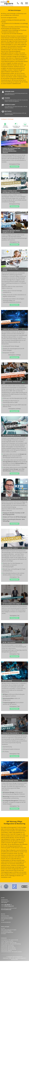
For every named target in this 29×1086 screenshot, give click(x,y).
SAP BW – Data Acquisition (9, 642)
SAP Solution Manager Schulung (10, 780)
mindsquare (4, 119)
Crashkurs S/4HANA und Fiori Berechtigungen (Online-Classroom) (11, 191)
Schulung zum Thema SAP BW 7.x (11, 733)
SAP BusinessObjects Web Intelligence (12, 603)
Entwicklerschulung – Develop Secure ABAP (12, 382)
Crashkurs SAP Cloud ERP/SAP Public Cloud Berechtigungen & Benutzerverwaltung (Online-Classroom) (11, 150)
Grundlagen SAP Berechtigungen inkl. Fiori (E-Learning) (12, 498)
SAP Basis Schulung (7, 680)
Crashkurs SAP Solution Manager (11, 329)
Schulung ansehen (14, 166)
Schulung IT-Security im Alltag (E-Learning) (11, 269)
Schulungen (11, 119)
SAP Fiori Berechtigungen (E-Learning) (12, 435)
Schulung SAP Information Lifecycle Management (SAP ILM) (11, 231)
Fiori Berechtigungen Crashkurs (10, 548)
